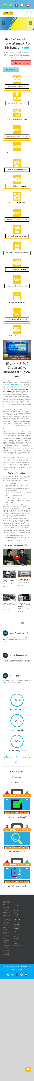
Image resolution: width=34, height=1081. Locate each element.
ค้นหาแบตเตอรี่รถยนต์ (17, 852)
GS (6, 449)
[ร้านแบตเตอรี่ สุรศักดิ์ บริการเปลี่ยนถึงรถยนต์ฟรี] (9, 597)
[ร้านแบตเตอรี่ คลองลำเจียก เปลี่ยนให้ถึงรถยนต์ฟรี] (24, 597)
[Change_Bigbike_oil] (17, 109)
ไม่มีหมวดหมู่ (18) (16, 942)
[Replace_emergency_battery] (17, 193)
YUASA (19, 449)
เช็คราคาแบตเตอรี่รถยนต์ (17, 817)
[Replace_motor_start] (17, 326)
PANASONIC (15, 449)
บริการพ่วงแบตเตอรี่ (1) (16, 905)
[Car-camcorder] (17, 93)
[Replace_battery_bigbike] (17, 226)
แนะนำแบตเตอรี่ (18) (16, 929)
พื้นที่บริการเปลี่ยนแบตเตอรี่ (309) (17, 913)
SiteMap (20, 969)
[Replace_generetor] (17, 176)
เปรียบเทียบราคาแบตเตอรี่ (17, 886)
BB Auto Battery (17, 777)
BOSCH (24, 449)
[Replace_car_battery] (17, 76)
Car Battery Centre (17, 783)
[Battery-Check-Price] (17, 788)
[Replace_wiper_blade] (17, 309)
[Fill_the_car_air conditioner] (17, 143)
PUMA (27, 449)
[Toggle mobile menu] (30, 12)
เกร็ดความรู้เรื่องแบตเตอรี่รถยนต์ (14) (17, 922)
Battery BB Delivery (17, 771)
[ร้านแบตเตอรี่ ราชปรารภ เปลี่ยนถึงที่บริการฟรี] (24, 574)
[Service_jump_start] (17, 292)
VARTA (31, 449)
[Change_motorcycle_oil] (17, 159)
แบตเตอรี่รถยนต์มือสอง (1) (16, 936)
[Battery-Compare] (17, 857)
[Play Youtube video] (17, 557)
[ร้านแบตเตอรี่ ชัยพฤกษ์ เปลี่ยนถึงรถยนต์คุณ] (9, 574)
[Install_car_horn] (17, 126)
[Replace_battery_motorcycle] (17, 242)
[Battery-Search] (17, 822)
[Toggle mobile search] (27, 12)
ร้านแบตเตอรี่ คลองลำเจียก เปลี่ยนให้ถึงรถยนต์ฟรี (24, 605)
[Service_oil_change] (17, 276)
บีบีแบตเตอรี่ (5, 966)
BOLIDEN (9, 449)
